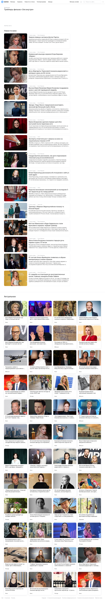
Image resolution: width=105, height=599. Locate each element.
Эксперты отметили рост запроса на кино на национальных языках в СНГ (46, 140)
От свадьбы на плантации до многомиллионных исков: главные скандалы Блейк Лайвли (47, 275)
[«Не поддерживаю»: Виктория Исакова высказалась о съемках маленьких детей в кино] (64, 411)
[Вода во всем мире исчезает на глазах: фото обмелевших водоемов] (15, 558)
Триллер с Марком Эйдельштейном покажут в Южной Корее (46, 208)
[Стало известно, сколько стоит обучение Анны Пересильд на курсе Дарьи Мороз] (64, 534)
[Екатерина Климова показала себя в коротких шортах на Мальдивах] (64, 435)
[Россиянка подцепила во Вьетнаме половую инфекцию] (89, 509)
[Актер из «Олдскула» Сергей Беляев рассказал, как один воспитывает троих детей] (89, 484)
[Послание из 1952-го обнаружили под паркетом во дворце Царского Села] (64, 337)
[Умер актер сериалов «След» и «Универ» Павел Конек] (40, 411)
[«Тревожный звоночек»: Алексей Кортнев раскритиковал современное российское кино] (15, 484)
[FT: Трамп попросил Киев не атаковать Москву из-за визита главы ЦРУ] (89, 411)
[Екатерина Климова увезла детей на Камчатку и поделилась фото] (40, 484)
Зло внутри (7, 7)
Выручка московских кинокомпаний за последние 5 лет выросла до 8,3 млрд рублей (48, 191)
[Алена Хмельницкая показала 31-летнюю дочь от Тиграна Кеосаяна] (40, 509)
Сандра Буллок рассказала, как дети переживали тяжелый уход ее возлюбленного (47, 157)
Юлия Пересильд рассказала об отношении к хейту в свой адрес (49, 174)
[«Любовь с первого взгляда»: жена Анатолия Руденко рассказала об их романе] (40, 460)
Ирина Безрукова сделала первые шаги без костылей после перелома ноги (45, 123)
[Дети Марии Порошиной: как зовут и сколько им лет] (15, 312)
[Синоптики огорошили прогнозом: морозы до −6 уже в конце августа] (64, 583)
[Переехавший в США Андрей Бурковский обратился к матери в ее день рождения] (89, 312)
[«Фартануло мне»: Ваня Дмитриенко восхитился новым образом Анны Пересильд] (40, 534)
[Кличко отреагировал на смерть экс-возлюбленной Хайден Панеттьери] (15, 386)
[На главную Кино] (6, 2)
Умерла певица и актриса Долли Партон (44, 37)
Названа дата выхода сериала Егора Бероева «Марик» (46, 55)
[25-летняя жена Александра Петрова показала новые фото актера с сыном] (89, 361)
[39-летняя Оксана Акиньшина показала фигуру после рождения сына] (40, 583)
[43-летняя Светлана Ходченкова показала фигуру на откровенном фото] (40, 435)
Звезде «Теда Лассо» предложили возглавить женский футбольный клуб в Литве (46, 106)
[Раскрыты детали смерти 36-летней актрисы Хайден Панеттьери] (89, 337)
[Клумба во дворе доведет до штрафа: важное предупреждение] (15, 509)
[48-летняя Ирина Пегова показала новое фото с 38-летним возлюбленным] (89, 460)
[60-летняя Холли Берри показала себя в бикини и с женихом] (64, 558)
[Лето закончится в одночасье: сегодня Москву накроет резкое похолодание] (15, 435)
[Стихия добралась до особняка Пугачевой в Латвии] (89, 534)
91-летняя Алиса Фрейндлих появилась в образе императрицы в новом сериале (47, 258)
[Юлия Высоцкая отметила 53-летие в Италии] (15, 583)
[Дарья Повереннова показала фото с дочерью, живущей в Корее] (15, 460)
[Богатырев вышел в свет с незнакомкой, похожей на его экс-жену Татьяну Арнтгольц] (15, 534)
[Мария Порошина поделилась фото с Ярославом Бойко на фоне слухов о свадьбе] (40, 312)
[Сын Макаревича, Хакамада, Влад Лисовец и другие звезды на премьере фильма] (64, 361)
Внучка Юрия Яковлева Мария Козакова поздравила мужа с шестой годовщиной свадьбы (48, 89)
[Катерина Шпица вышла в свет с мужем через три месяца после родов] (40, 361)
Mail (2, 597)
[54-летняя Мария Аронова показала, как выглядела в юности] (64, 484)
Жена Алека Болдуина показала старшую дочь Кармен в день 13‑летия (46, 241)
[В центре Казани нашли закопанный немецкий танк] (89, 386)
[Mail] (2, 2)
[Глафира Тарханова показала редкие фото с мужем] (40, 558)
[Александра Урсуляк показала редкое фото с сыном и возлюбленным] (64, 460)
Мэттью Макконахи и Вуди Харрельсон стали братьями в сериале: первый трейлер (46, 224)
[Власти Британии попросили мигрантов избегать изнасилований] (89, 435)
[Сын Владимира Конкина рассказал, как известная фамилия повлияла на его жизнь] (40, 337)
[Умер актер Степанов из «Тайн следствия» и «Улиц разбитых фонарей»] (64, 509)
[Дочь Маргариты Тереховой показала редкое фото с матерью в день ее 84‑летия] (89, 558)
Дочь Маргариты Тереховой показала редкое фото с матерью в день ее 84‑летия (48, 72)
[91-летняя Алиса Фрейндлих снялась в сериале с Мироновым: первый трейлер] (64, 312)
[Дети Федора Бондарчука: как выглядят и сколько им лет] (15, 337)
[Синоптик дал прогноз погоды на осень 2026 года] (40, 386)
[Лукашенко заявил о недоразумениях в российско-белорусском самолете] (15, 361)
